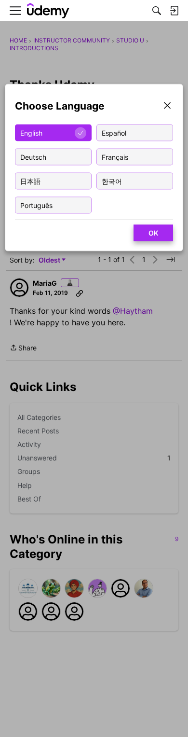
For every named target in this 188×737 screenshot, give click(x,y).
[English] (48, 11)
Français (115, 157)
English (31, 132)
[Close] (167, 106)
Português (36, 205)
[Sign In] (174, 10)
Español (114, 132)
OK (153, 233)
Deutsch (33, 157)
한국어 (112, 181)
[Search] (156, 10)
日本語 (30, 181)
